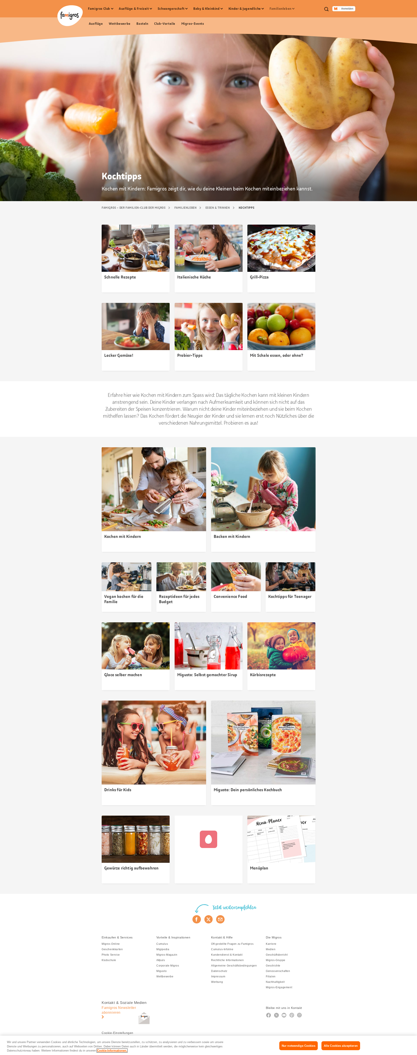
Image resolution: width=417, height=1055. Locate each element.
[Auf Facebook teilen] (196, 919)
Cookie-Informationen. (112, 1050)
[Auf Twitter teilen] (208, 919)
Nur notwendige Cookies (298, 1045)
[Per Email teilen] (220, 919)
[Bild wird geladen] (209, 849)
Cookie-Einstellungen (117, 1033)
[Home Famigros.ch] (70, 15)
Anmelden (347, 8)
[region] (208, 1045)
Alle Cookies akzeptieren (341, 1045)
